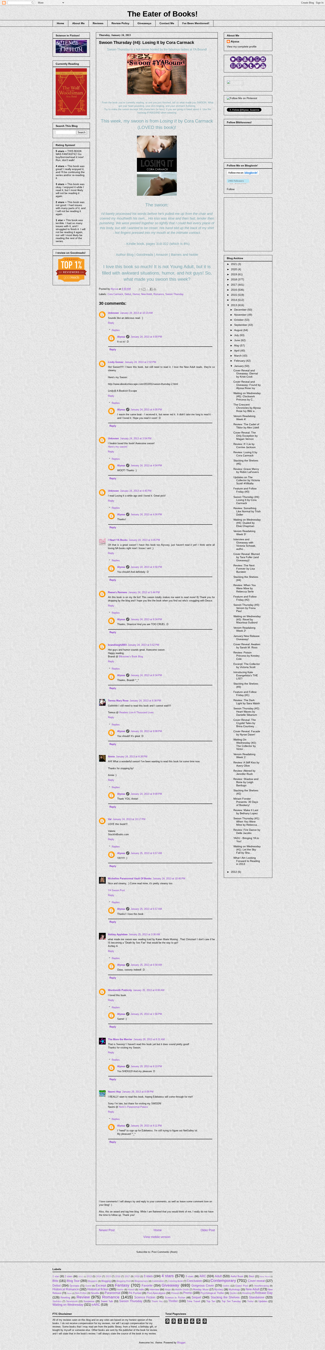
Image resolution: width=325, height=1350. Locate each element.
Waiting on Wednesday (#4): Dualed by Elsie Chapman (247, 523)
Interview (154, 1289)
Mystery (218, 1289)
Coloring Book (175, 1281)
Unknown (113, 313)
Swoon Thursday (174, 294)
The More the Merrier (120, 1039)
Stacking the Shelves (225, 1297)
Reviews (98, 23)
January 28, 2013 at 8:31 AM (149, 1039)
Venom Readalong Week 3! (244, 533)
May (237, 345)
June (237, 340)
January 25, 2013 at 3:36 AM (144, 934)
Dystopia (74, 1285)
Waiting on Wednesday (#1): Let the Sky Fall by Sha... (247, 849)
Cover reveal (256, 1280)
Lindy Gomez (116, 362)
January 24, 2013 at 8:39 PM (131, 756)
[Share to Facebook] (151, 289)
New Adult (146, 294)
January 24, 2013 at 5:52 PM (143, 644)
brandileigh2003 (117, 644)
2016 (234, 289)
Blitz (55, 1280)
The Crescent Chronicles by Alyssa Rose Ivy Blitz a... (247, 407)
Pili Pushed (135, 1293)
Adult (218, 1276)
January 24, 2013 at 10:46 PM (169, 878)
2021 (234, 264)
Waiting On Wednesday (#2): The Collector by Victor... (245, 744)
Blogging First (123, 1281)
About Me (78, 23)
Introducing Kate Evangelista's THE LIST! (245, 675)
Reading (246, 1293)
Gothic (226, 1286)
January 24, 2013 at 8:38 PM (145, 700)
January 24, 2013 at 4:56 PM (146, 514)
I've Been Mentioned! (195, 23)
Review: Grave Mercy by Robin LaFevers (246, 470)
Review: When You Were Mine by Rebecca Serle (244, 588)
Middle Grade (182, 1289)
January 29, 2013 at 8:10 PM (146, 1066)
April (237, 350)
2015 (234, 294)
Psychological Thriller (212, 1293)
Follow (231, 189)
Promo (187, 1292)
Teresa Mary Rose (118, 700)
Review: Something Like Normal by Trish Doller (247, 511)
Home (60, 23)
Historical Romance (65, 1289)
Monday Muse (200, 1289)
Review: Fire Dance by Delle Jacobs (246, 831)
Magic (168, 1289)
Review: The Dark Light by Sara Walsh (246, 702)
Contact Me (166, 23)
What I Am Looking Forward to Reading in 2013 (246, 861)
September (241, 324)
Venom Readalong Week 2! (244, 629)
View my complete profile (242, 46)
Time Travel (193, 1301)
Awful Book (237, 1276)
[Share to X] (148, 289)
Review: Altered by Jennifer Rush (244, 772)
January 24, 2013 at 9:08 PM (146, 731)
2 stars (68, 1276)
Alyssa (121, 336)
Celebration (158, 1281)
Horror (120, 1289)
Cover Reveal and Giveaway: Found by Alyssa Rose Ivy (247, 385)
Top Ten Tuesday (231, 1301)
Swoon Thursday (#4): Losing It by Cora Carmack (246, 500)
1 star (55, 1276)
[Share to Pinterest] (155, 289)
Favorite (147, 1285)
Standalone (256, 1297)
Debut (128, 294)
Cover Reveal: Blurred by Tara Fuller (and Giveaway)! (246, 557)
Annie (111, 756)
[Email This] (140, 289)
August (238, 330)
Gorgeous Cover (202, 1285)
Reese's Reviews (117, 592)
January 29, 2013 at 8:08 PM (137, 1091)
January (239, 365)
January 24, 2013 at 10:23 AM (136, 313)
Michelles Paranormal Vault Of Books (129, 878)
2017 (234, 284)
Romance (158, 294)
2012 (234, 871)
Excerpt (101, 1285)
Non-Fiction (81, 1293)
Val (110, 819)
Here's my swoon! (117, 446)
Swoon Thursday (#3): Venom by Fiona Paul (246, 608)
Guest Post (241, 1285)
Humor (136, 294)
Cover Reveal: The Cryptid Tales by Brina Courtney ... (245, 723)
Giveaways (144, 23)
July (237, 335)
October (239, 319)
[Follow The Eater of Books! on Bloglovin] (243, 174)
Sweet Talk (107, 1301)
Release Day (264, 1292)
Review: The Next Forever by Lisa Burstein (244, 568)
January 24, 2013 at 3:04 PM (135, 438)
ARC (203, 1276)
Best (251, 1276)
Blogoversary (141, 1281)
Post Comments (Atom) (164, 1252)
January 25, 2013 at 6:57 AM (146, 853)
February (240, 360)
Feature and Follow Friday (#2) (245, 598)
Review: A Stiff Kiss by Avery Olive (246, 764)
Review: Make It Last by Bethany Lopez (245, 812)
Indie (141, 1289)
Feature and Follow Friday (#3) (245, 490)
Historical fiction (98, 1289)
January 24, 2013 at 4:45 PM (135, 490)
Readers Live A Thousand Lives (136, 712)
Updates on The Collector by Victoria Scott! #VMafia (246, 480)
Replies (116, 330)
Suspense (89, 1301)
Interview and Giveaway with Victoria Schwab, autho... (244, 544)
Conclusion (194, 1280)
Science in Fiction (175, 1297)
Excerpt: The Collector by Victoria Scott (246, 665)
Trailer (250, 1301)
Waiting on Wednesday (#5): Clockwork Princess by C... (247, 396)
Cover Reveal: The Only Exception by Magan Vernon (245, 435)
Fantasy (122, 1285)
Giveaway (170, 1285)
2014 (234, 299)
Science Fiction (144, 1297)
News (69, 1293)
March (238, 355)
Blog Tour (73, 1280)
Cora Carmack (115, 294)
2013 (234, 305)
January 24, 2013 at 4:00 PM (146, 336)
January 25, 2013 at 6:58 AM (146, 964)
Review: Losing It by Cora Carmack (245, 454)
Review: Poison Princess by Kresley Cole (246, 655)
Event (88, 1286)
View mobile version (156, 1237)
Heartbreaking (261, 1286)
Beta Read (265, 1277)
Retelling (65, 1297)
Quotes (233, 1293)
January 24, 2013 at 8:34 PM (146, 619)
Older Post (208, 1230)
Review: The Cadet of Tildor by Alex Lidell (246, 426)
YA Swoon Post (116, 890)
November (240, 314)
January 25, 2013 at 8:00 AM (148, 990)
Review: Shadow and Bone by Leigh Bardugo (245, 782)
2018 (234, 279)
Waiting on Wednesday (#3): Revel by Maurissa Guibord (247, 619)
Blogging (106, 1281)
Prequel (175, 1293)
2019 (234, 274)
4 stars (168, 1276)
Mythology (234, 1289)
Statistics (57, 1301)
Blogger (181, 1342)
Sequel (196, 1297)
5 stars (190, 1276)
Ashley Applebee (118, 934)
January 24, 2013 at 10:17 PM (129, 819)
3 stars (148, 1276)
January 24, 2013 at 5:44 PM (144, 592)
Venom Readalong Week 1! (244, 756)
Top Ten (210, 1301)
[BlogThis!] (144, 289)
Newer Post (107, 1230)
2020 (234, 269)
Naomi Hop (114, 1091)
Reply (111, 322)
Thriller (173, 1301)
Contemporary (223, 1280)
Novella (95, 1293)
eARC (96, 1304)
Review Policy (120, 23)
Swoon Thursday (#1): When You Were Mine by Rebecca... (246, 821)
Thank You (157, 1301)
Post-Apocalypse (156, 1293)
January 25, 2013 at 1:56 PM (146, 1014)
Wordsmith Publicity (120, 990)
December (240, 309)
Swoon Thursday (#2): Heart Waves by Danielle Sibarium (246, 711)
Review (83, 1297)
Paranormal (112, 1292)
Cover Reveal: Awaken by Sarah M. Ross (246, 646)
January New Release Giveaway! (246, 637)
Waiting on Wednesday (67, 1304)
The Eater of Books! (162, 14)
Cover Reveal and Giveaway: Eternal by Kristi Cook (245, 373)
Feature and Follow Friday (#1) (245, 693)
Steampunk (72, 1301)
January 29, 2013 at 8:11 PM (146, 1125)
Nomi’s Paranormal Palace (133, 1106)
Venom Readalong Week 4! (244, 418)
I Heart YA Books (118, 540)
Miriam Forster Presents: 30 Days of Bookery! (245, 802)
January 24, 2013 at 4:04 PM (146, 465)
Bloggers (92, 1281)
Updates (262, 1301)
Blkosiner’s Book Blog (131, 656)
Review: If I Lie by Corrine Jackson (244, 445)
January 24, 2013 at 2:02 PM (140, 362)
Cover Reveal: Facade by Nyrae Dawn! (246, 733)
